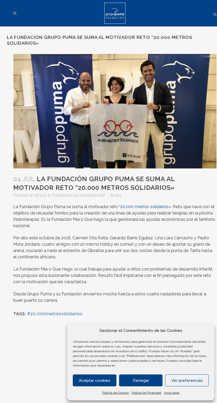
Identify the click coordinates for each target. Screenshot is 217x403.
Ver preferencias (187, 380)
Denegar (141, 380)
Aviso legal (171, 393)
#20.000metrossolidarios (55, 313)
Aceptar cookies (94, 380)
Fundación (62, 195)
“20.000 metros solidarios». (145, 206)
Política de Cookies (115, 393)
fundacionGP (93, 195)
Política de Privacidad (146, 393)
